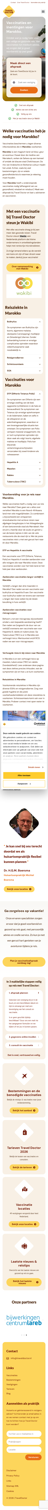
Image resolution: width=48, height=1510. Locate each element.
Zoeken (24, 90)
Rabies (10, 475)
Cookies (10, 1491)
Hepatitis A (12, 462)
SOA (9, 370)
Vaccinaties (11, 1375)
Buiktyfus (12, 321)
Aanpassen (23, 784)
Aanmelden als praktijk (38, 2)
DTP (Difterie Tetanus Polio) (21, 393)
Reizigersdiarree (15, 357)
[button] (43, 11)
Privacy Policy (12, 1475)
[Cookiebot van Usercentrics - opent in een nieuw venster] (34, 724)
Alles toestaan (24, 775)
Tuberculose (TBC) (16, 481)
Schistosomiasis (15, 364)
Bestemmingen (13, 1380)
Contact (13, 2)
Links (8, 1480)
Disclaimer (11, 1470)
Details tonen (34, 767)
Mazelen (11, 468)
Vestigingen (11, 1384)
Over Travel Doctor (23, 2)
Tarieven (10, 1389)
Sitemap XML (12, 1486)
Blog (8, 1393)
